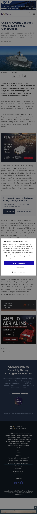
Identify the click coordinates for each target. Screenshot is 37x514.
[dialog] (18, 257)
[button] (18, 272)
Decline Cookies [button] (19, 268)
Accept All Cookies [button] (19, 263)
